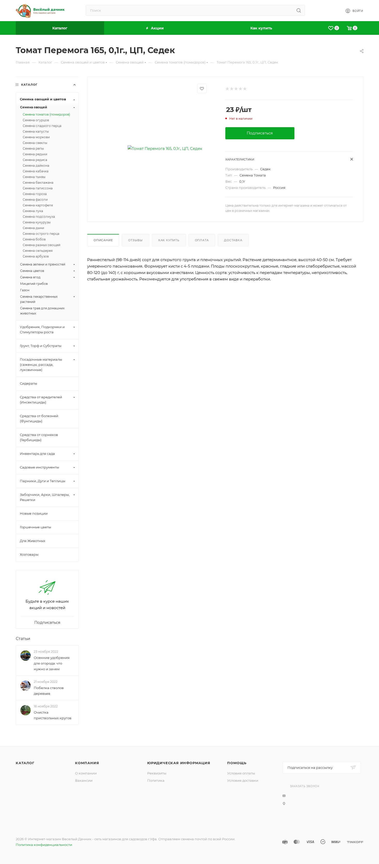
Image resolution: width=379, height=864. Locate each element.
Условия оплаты (241, 773)
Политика (155, 780)
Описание (103, 240)
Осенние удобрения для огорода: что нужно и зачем (52, 663)
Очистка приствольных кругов (52, 715)
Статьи (23, 638)
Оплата (202, 240)
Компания (87, 763)
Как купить (168, 240)
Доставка (233, 240)
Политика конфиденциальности (44, 845)
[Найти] (298, 10)
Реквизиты (156, 773)
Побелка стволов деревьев (49, 691)
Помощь (236, 763)
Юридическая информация (178, 763)
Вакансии (84, 780)
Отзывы (135, 240)
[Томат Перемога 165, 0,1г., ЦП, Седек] (164, 148)
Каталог (25, 763)
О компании (86, 773)
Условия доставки (242, 780)
